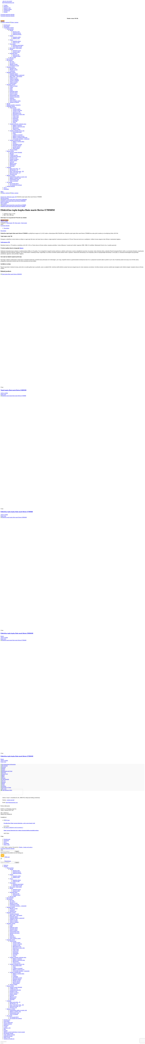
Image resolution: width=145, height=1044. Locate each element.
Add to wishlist (4, 221)
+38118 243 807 (10, 800)
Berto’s (21, 248)
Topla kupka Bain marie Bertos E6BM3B (13, 390)
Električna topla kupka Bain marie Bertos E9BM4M (13, 201)
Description (6, 228)
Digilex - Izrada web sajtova (25, 847)
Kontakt (2, 21)
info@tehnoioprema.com (8, 2)
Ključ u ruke (7, 844)
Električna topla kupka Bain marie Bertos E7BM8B (13, 206)
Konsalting (6, 843)
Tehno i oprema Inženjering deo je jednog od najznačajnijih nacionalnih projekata (21, 830)
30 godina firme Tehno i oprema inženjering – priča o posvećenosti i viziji (19, 823)
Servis (5, 842)
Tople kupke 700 (12, 196)
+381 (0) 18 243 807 (7, 1)
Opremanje (6, 840)
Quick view (3, 394)
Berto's (2, 636)
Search (17, 851)
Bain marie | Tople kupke (21, 223)
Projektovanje (7, 839)
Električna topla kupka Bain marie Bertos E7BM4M (17, 756)
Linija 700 (6, 196)
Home (2, 196)
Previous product (5, 198)
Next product (4, 203)
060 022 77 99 (4, 220)
